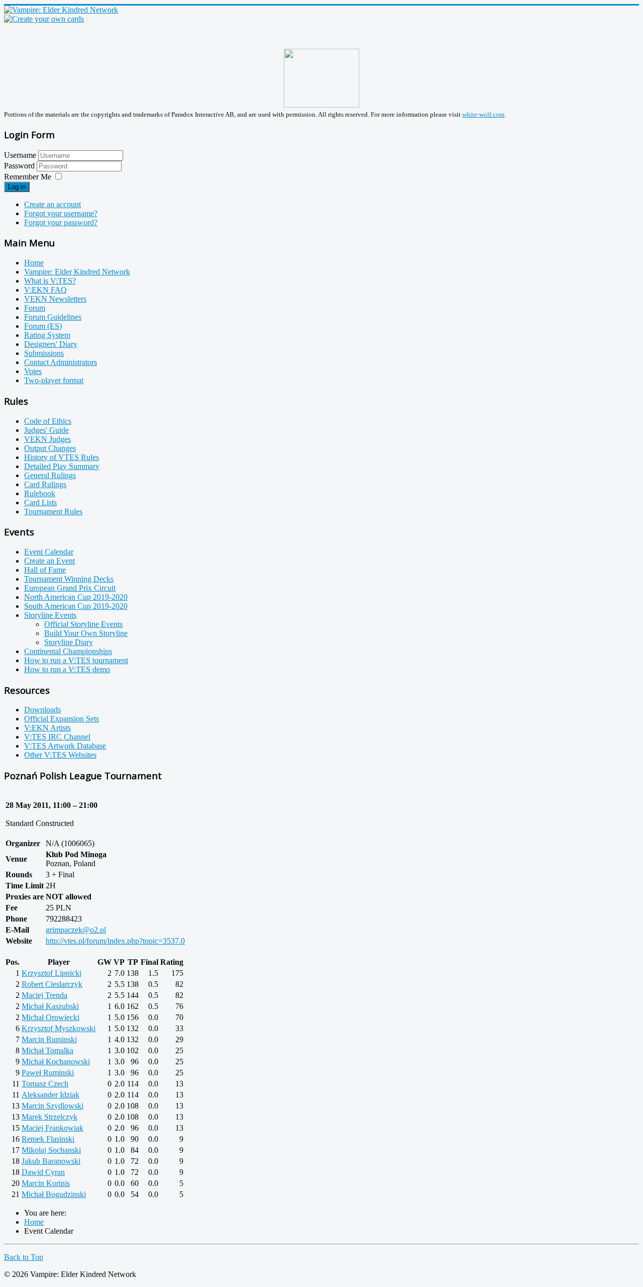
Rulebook (39, 493)
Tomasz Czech (45, 1083)
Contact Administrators (60, 362)
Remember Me (27, 176)
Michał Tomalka (47, 1050)
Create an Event (49, 561)
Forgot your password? (60, 222)
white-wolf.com (483, 114)
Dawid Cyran (43, 1172)
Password (20, 165)
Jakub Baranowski (51, 1161)
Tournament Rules (53, 511)
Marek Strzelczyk (49, 1117)
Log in (17, 187)
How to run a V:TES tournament (76, 660)
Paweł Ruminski (48, 1072)
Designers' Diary (50, 344)
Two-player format (53, 380)
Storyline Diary (68, 642)
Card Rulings (45, 484)
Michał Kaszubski (50, 1006)
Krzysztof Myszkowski (58, 1028)
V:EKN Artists (47, 727)
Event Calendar (48, 551)
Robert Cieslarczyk (52, 984)
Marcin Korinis (46, 1183)
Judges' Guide (46, 430)
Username (20, 155)
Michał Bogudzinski (54, 1194)
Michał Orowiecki (50, 1017)
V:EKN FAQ (45, 290)
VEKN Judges (47, 439)
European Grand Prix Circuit (70, 588)
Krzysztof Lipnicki (51, 973)
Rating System (47, 335)
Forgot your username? (60, 213)
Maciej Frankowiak (52, 1128)
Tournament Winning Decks (69, 579)
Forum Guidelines (52, 317)
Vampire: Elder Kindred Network (77, 271)
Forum (34, 308)
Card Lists (40, 502)
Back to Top (23, 1257)
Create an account (52, 204)
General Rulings (50, 475)
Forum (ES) (43, 326)
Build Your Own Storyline (86, 633)
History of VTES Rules (61, 457)
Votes (33, 371)
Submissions (44, 353)
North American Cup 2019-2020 (76, 597)
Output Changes (50, 448)
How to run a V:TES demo (67, 669)
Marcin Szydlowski (52, 1105)
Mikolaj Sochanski (51, 1150)
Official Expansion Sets (61, 718)
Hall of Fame (45, 570)
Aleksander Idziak (50, 1094)
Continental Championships (68, 651)
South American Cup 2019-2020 (76, 606)
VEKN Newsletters (55, 299)
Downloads (42, 709)
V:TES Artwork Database (65, 746)
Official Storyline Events (83, 624)
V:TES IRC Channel (57, 736)
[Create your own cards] (44, 19)
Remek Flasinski (48, 1139)
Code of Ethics (47, 421)
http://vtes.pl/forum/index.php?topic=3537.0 (115, 941)
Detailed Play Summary (61, 466)
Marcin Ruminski (49, 1039)
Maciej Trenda (44, 995)
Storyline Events (50, 615)
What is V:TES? (50, 281)
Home (34, 262)
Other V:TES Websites (60, 755)
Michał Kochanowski (56, 1061)
